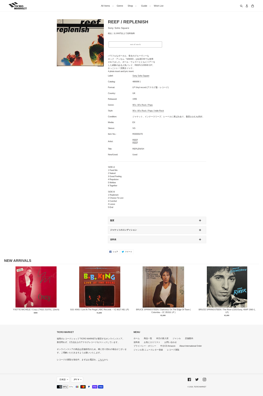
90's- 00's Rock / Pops (142, 105)
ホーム (137, 338)
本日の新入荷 (162, 338)
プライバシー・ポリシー (145, 346)
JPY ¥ (76, 379)
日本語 (62, 379)
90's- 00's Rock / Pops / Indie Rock (148, 110)
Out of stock (36, 290)
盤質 (112, 220)
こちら (101, 359)
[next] (256, 292)
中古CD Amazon (167, 346)
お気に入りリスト (152, 342)
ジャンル (177, 338)
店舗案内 (189, 338)
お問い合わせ (170, 342)
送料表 (113, 239)
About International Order (190, 346)
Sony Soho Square (140, 75)
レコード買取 (173, 350)
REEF (135, 140)
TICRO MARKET (200, 387)
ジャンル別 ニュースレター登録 (148, 350)
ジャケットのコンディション (123, 230)
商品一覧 (148, 338)
